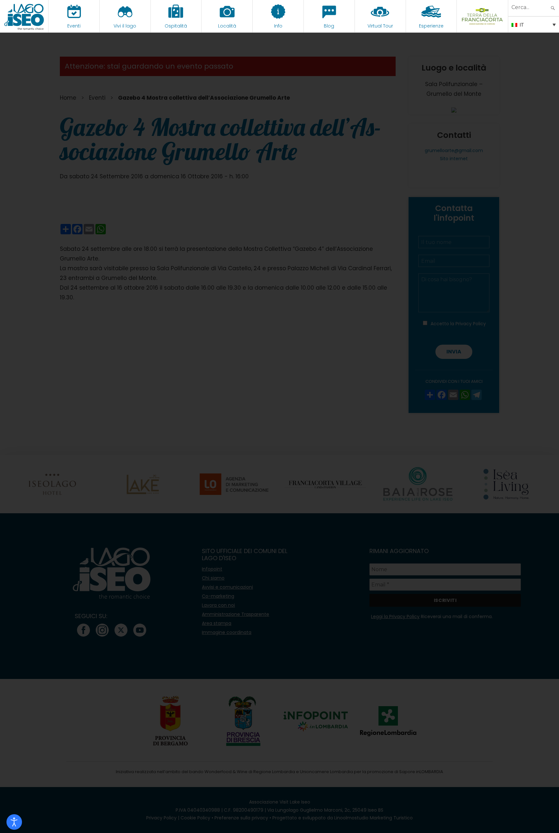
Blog (329, 26)
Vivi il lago (125, 26)
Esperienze (431, 26)
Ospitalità (176, 26)
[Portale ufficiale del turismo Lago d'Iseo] (24, 16)
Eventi (74, 26)
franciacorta (482, 26)
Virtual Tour (380, 26)
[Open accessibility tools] (14, 822)
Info (278, 26)
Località (227, 26)
